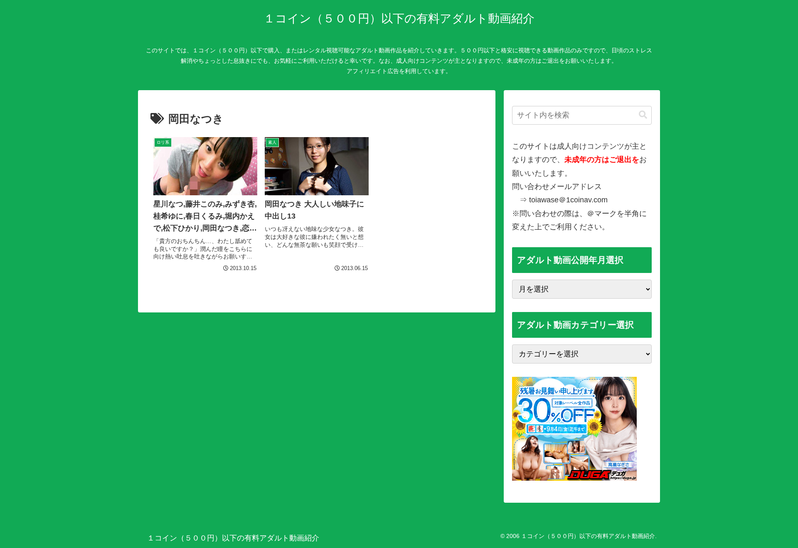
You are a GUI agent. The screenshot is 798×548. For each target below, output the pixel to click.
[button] (642, 115)
